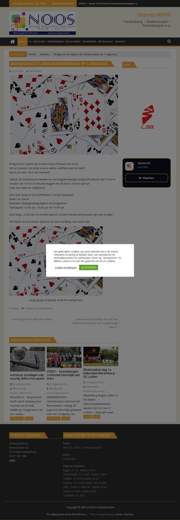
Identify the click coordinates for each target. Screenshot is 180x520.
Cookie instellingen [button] (65, 267)
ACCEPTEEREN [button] (88, 267)
